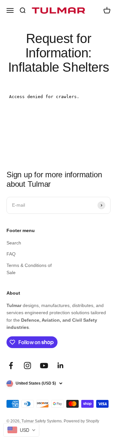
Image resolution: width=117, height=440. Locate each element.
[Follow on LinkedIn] (60, 365)
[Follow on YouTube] (44, 365)
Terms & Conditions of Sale (29, 269)
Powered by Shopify (81, 421)
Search (13, 242)
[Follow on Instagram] (27, 365)
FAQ (11, 254)
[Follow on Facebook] (10, 365)
